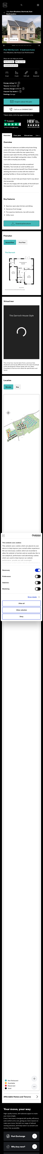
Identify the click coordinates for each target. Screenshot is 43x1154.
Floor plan (17, 135)
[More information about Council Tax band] (20, 91)
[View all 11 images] (21, 29)
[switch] (38, 576)
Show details (32, 597)
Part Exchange (9, 62)
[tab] (13, 45)
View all (14, 39)
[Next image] (39, 45)
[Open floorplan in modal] (21, 270)
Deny (21, 616)
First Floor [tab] (22, 242)
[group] (21, 29)
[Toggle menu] (38, 5)
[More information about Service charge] (23, 88)
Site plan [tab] (8, 387)
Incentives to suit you (10, 65)
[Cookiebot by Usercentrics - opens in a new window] (32, 535)
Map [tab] (17, 387)
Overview (7, 135)
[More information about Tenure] (18, 86)
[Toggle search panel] (21, 5)
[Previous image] (4, 45)
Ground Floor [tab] (10, 242)
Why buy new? (20, 62)
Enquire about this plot (23, 102)
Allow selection (21, 610)
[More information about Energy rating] (19, 83)
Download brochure (23, 223)
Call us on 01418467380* (23, 109)
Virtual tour (28, 135)
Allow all (21, 603)
